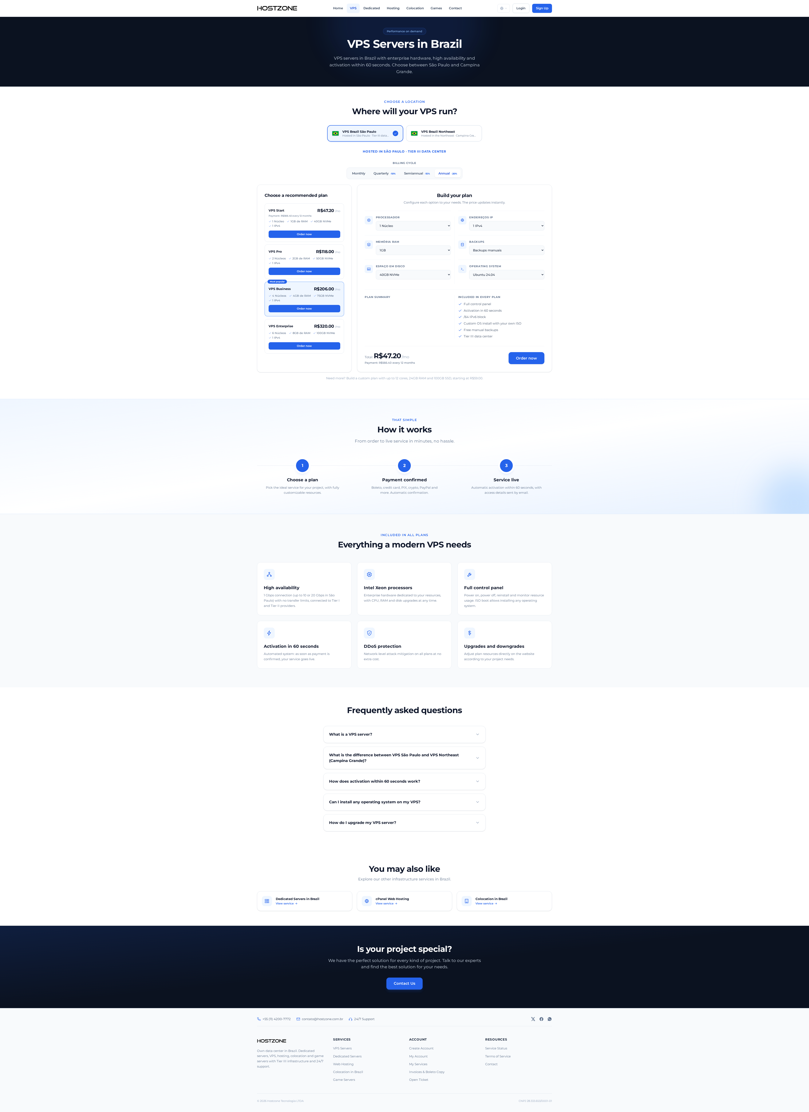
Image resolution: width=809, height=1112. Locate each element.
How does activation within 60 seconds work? (374, 781)
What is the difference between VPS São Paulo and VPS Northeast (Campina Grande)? (394, 758)
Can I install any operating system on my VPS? (375, 802)
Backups (477, 241)
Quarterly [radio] (385, 173)
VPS (353, 8)
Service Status (496, 1048)
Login (520, 8)
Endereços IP (481, 217)
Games (436, 8)
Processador (388, 217)
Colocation (415, 8)
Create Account (421, 1048)
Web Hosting (343, 1064)
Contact (455, 8)
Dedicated (371, 8)
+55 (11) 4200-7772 (277, 1019)
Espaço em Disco (390, 266)
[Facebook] (541, 1019)
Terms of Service (498, 1056)
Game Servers (344, 1080)
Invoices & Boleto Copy (427, 1072)
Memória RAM (387, 241)
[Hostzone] (277, 8)
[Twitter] (533, 1019)
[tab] (365, 133)
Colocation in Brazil (348, 1072)
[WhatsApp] (549, 1019)
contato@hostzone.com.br (322, 1019)
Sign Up (542, 8)
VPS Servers (342, 1048)
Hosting (393, 8)
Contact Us (404, 983)
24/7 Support (364, 1019)
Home (338, 8)
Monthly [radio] (358, 173)
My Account (418, 1056)
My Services (418, 1064)
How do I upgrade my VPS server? (362, 822)
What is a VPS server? (350, 734)
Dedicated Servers (347, 1056)
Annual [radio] (447, 173)
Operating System (485, 266)
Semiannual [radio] (417, 173)
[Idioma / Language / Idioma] (503, 8)
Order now (304, 234)
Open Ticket (418, 1080)
